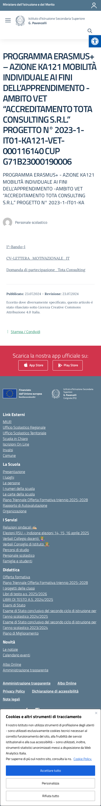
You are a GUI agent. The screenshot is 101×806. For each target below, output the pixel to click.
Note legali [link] (11, 699)
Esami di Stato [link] (14, 605)
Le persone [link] (11, 483)
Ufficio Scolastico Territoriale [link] (24, 433)
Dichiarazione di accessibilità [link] (55, 691)
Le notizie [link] (10, 649)
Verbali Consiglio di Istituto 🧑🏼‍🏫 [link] (26, 544)
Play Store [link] (70, 364)
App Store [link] (36, 364)
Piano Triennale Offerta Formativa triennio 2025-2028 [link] (45, 500)
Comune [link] (9, 455)
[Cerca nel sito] (89, 31)
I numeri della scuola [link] (19, 488)
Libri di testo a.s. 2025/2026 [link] (25, 594)
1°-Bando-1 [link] (15, 246)
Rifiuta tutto (50, 795)
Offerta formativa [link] (16, 577)
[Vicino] (96, 713)
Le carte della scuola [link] (19, 494)
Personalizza (50, 783)
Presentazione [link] (14, 471)
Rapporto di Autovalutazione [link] (25, 505)
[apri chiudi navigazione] (8, 21)
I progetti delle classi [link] (19, 588)
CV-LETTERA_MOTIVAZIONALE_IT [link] (38, 258)
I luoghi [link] (8, 477)
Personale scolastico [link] (19, 555)
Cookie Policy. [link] (83, 758)
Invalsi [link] (8, 450)
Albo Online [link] (12, 664)
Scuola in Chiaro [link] (15, 438)
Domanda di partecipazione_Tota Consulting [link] (45, 269)
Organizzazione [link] (15, 511)
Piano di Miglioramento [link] (21, 633)
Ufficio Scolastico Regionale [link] (24, 427)
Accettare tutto (50, 770)
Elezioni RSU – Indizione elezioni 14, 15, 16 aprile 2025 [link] (46, 533)
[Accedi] (94, 5)
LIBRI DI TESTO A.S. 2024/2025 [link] (28, 599)
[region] (50, 757)
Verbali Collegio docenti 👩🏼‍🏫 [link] (23, 538)
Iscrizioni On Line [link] (16, 444)
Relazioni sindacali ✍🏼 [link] (20, 527)
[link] (95, 41)
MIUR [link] (7, 421)
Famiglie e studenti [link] (17, 561)
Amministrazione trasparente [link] (25, 670)
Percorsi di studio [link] (16, 549)
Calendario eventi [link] (16, 655)
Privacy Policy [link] (14, 691)
